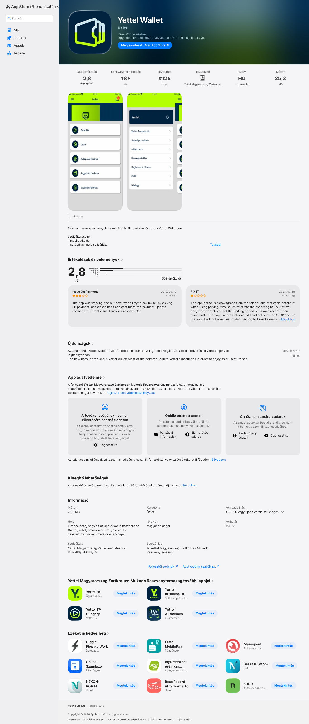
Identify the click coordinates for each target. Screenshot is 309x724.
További (215, 244)
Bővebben (219, 459)
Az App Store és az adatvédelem (127, 719)
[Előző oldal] (63, 306)
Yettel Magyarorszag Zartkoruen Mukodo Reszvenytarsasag (97, 550)
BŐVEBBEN (288, 319)
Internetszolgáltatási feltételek (85, 719)
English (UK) (97, 706)
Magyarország (76, 706)
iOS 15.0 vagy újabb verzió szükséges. (253, 512)
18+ (228, 526)
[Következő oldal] (304, 306)
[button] (29, 30)
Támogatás (184, 719)
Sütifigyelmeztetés (162, 719)
